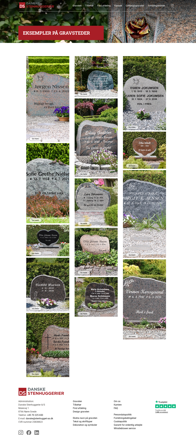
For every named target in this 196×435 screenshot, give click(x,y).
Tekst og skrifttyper (82, 421)
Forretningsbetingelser (125, 418)
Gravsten (77, 5)
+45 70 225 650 (35, 415)
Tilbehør (89, 5)
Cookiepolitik (120, 421)
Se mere (35, 139)
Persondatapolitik (123, 414)
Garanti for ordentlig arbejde (128, 425)
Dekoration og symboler (85, 425)
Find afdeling (79, 408)
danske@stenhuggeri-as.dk (39, 418)
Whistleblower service (125, 428)
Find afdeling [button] (104, 5)
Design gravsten (81, 411)
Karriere (118, 5)
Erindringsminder (156, 5)
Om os (117, 401)
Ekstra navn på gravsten (85, 418)
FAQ (116, 408)
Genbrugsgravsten (135, 5)
